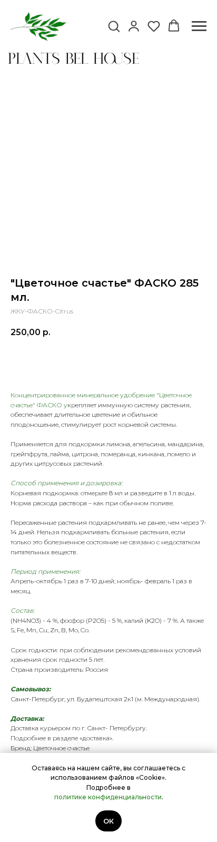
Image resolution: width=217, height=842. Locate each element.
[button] (113, 25)
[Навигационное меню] (199, 26)
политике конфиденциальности (108, 797)
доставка (96, 738)
